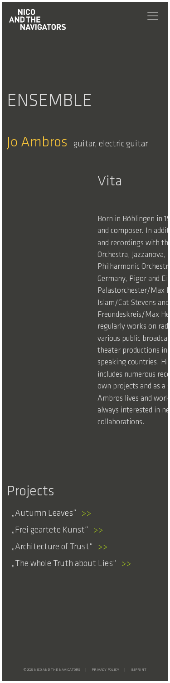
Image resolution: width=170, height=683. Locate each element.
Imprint (138, 670)
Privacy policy (105, 670)
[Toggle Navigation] (152, 16)
